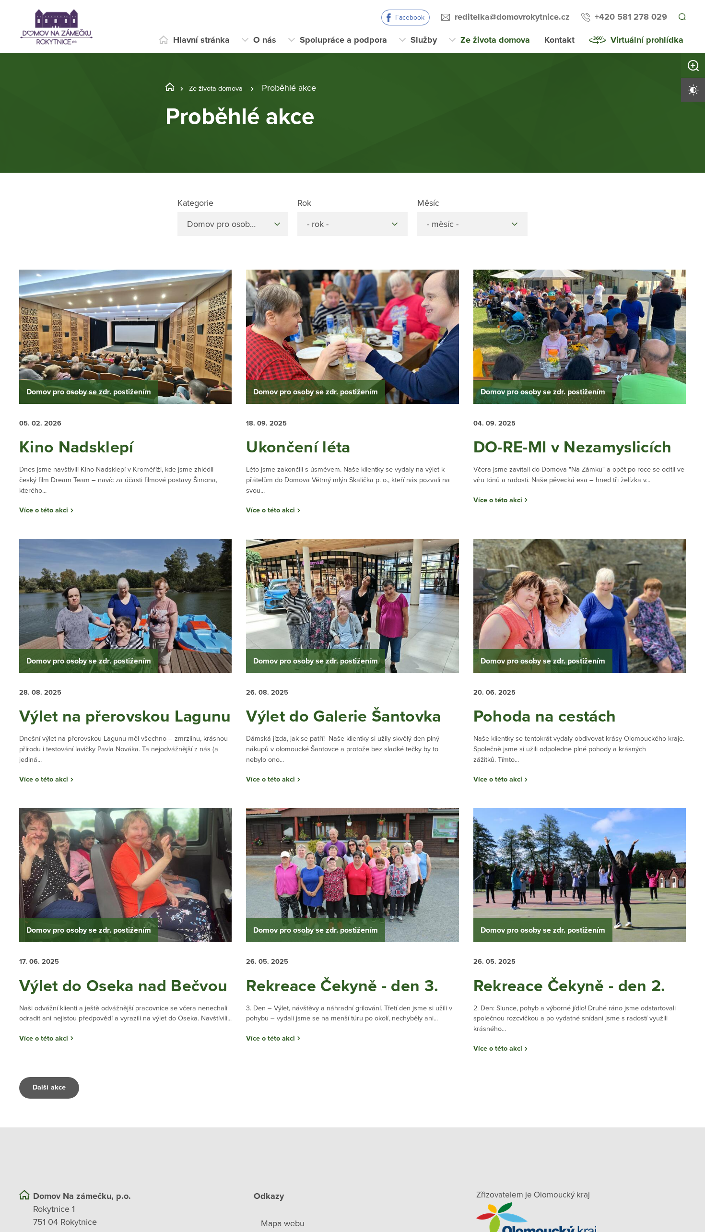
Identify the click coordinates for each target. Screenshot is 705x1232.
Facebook (408, 17)
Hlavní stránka (201, 40)
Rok (304, 203)
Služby (424, 40)
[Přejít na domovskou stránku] (56, 26)
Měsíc (428, 203)
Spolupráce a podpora (343, 40)
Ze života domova (495, 40)
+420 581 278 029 (629, 17)
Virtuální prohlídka (647, 40)
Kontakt (559, 40)
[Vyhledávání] (681, 17)
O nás (264, 40)
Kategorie (195, 203)
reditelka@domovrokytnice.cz (510, 17)
